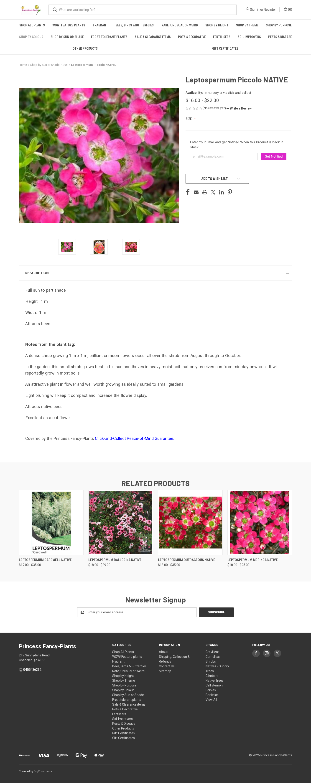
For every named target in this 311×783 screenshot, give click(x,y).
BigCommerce (43, 771)
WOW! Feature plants (68, 25)
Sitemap (165, 671)
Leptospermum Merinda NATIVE (252, 560)
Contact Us (167, 666)
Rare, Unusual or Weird (179, 25)
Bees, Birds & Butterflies (134, 25)
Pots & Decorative (192, 37)
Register (270, 9)
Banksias (212, 695)
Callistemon (214, 685)
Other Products (85, 48)
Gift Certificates (225, 48)
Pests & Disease (280, 37)
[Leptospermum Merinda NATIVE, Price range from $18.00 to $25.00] (259, 522)
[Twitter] (213, 192)
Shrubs (211, 661)
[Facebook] (188, 192)
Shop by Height (216, 25)
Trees (210, 671)
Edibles (211, 690)
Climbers (212, 676)
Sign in (255, 9)
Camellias (213, 656)
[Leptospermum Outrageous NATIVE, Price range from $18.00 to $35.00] (190, 522)
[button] (239, 108)
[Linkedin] (221, 192)
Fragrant (100, 25)
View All (211, 699)
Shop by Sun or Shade (67, 37)
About (163, 652)
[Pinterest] (230, 192)
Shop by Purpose (279, 25)
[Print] (204, 192)
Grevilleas (212, 652)
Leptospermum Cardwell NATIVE (45, 560)
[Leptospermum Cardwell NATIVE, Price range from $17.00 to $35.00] (51, 522)
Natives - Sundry (217, 666)
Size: (189, 119)
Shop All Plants (32, 25)
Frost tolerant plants (109, 37)
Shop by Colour (31, 37)
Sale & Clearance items (153, 37)
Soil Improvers (249, 37)
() (289, 9)
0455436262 (32, 670)
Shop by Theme (247, 25)
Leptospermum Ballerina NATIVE (115, 560)
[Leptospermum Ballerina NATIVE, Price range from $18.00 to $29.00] (120, 522)
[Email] (196, 192)
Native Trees (215, 680)
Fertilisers (221, 37)
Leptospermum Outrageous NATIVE (186, 560)
